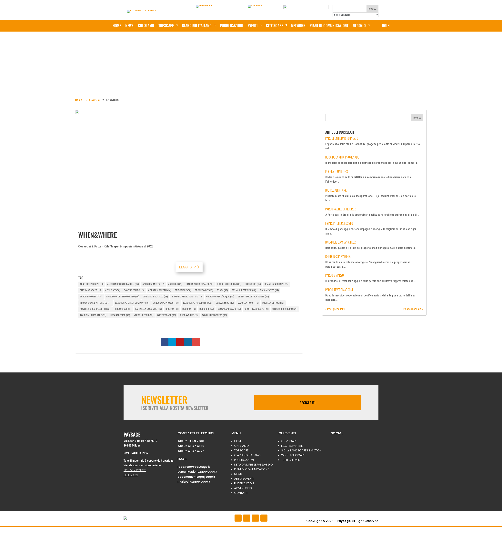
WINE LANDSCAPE (293, 455)
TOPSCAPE (241, 450)
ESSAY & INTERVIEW (244, 290)
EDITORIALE (183, 290)
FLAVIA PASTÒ (269, 290)
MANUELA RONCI (248, 303)
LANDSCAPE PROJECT (166, 303)
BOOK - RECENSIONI (229, 284)
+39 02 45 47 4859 (190, 446)
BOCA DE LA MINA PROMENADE (342, 157)
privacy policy (135, 470)
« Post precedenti (335, 309)
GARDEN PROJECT (91, 296)
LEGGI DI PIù (189, 267)
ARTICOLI (175, 284)
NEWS (129, 26)
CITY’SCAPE (274, 26)
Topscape (166, 26)
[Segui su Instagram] (246, 518)
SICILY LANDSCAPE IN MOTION (301, 450)
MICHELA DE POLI (273, 303)
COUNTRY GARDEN (159, 290)
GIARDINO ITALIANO (197, 26)
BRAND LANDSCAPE (276, 284)
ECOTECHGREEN (292, 446)
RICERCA (172, 309)
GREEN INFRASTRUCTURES (253, 296)
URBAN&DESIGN (120, 315)
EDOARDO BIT (204, 290)
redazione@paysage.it (193, 467)
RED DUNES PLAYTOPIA (338, 256)
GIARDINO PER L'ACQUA (220, 296)
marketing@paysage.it (193, 482)
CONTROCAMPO (134, 290)
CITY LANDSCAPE (91, 290)
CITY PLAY (112, 290)
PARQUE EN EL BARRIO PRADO (341, 138)
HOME (238, 441)
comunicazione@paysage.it (197, 472)
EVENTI (253, 26)
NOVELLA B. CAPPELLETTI (95, 309)
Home (117, 26)
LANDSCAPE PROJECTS (197, 303)
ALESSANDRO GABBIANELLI (123, 284)
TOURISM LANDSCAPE (93, 315)
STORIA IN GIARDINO (284, 309)
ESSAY (222, 290)
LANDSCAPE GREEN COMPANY (132, 303)
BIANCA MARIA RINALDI (199, 284)
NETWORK (298, 26)
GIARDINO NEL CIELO (155, 296)
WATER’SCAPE (166, 315)
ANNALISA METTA (154, 284)
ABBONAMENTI (244, 479)
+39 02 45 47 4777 (190, 451)
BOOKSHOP (253, 284)
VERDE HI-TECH (143, 315)
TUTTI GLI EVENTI (291, 460)
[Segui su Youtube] (255, 518)
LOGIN (385, 26)
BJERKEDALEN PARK (335, 190)
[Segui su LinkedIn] (263, 518)
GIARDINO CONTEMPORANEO (122, 296)
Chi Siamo (146, 26)
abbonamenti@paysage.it (196, 477)
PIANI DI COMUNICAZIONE (329, 26)
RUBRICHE (206, 309)
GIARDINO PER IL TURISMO (187, 296)
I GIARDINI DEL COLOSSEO (339, 223)
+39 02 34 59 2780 (190, 441)
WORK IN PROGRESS (214, 315)
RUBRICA (189, 309)
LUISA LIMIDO (225, 303)
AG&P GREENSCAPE (92, 284)
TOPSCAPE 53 (92, 99)
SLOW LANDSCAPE (229, 309)
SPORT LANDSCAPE (257, 309)
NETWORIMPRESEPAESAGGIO (253, 464)
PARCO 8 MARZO (334, 275)
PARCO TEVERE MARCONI (339, 289)
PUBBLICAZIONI (231, 26)
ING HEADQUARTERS (336, 171)
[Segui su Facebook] (238, 518)
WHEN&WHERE (189, 315)
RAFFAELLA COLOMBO (148, 309)
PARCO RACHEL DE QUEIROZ (340, 209)
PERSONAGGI (122, 309)
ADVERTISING (243, 488)
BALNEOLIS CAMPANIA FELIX (340, 242)
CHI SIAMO (241, 446)
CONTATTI (240, 493)
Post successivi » (413, 309)
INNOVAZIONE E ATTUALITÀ (95, 303)
